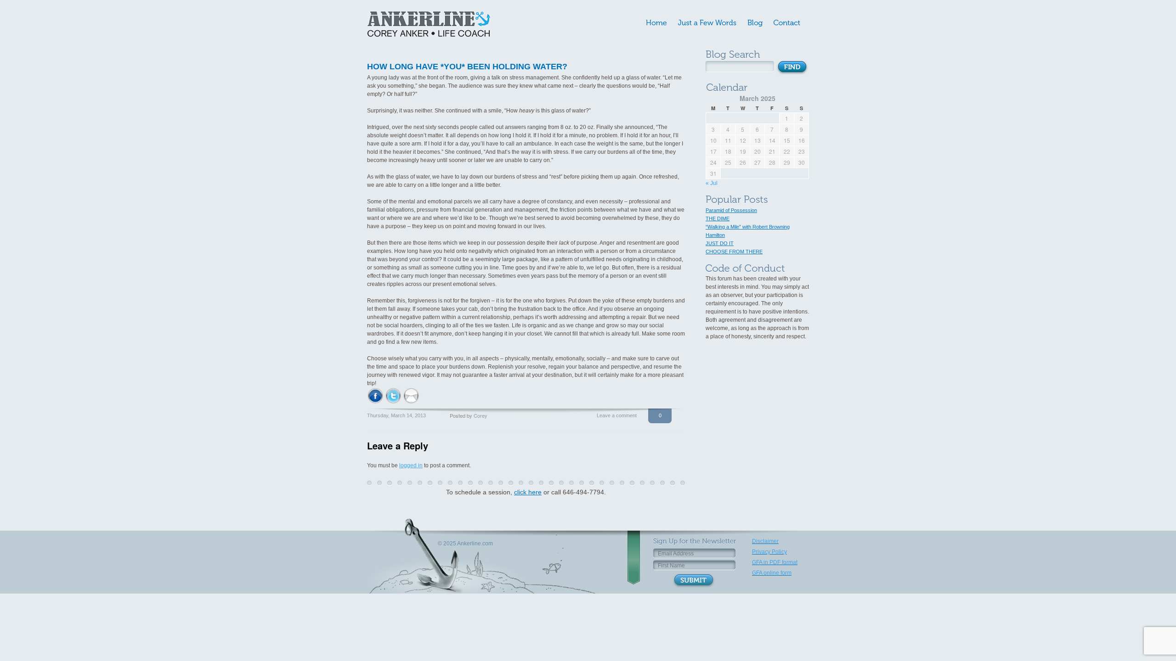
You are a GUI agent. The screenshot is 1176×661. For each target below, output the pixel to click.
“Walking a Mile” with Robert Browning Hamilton (748, 231)
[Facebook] (375, 395)
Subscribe (694, 580)
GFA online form (772, 573)
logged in (411, 465)
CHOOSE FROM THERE (734, 251)
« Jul (712, 183)
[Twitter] (393, 395)
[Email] (411, 395)
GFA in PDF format (774, 562)
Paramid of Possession (731, 210)
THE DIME (717, 218)
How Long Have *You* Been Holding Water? (467, 66)
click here (528, 492)
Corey (480, 415)
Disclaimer (765, 541)
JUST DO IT (720, 243)
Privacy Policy (769, 552)
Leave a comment (617, 415)
